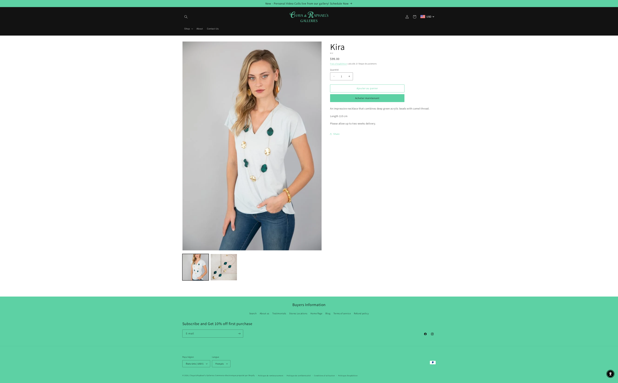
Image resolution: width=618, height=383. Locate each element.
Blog (327, 313)
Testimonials (279, 313)
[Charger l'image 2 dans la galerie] (224, 267)
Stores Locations (298, 313)
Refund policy (361, 313)
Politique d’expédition (347, 375)
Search (253, 313)
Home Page (316, 313)
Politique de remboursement (270, 375)
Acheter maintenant (367, 98)
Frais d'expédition (338, 63)
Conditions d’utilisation (324, 375)
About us (264, 313)
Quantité (334, 69)
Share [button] (336, 133)
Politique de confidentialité (299, 375)
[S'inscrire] (239, 333)
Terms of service (342, 313)
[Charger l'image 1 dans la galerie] (195, 267)
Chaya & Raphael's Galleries (202, 375)
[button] (186, 16)
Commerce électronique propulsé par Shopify (235, 375)
